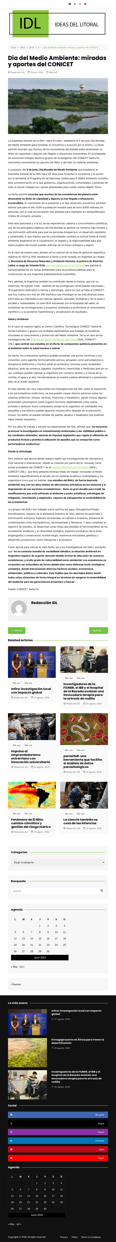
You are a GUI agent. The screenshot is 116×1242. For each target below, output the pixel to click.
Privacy (64, 1237)
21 (31, 945)
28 (31, 951)
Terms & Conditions (91, 1237)
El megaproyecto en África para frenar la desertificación (78, 1041)
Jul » (21, 966)
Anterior (18, 630)
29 (40, 951)
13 (23, 938)
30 (48, 951)
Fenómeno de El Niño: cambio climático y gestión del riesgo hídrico (31, 823)
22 (40, 945)
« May (14, 966)
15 (40, 938)
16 (48, 938)
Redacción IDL (18, 72)
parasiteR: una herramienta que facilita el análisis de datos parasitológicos (82, 761)
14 (31, 938)
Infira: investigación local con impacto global (31, 691)
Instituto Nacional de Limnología (70, 467)
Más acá (53, 72)
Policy (75, 1237)
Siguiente (96, 630)
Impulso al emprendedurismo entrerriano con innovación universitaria (30, 756)
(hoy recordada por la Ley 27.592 (65, 265)
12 (15, 938)
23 (48, 945)
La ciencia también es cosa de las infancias (80, 821)
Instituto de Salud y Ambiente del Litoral (54, 339)
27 (23, 951)
